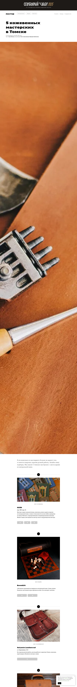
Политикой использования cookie (63, 680)
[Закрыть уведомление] (74, 676)
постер (10, 14)
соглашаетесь (66, 678)
